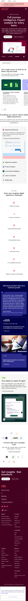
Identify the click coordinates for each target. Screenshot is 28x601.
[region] (13, 593)
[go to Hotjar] (14, 1)
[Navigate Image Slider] (5, 109)
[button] (4, 419)
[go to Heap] (9, 1)
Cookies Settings (13, 596)
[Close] (24, 588)
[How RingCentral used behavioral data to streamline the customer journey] (14, 325)
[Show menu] (26, 9)
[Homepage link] (3, 486)
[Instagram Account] (7, 506)
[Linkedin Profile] (2, 506)
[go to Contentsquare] (4, 1)
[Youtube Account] (5, 506)
